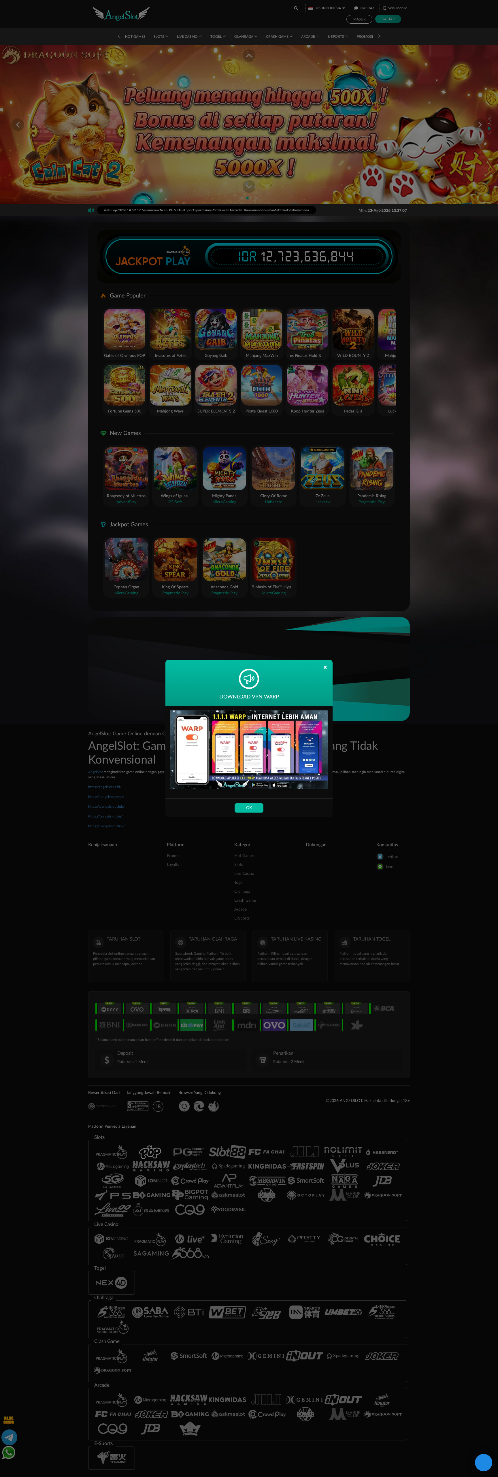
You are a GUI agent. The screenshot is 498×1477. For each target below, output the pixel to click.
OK (249, 808)
